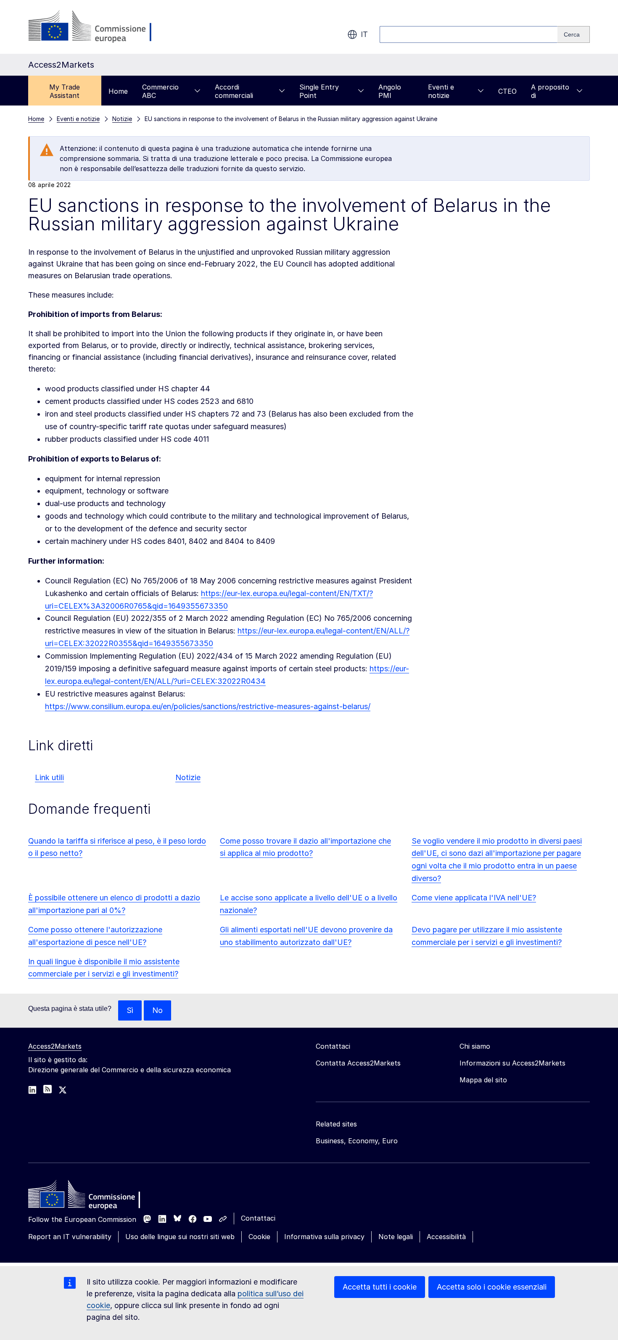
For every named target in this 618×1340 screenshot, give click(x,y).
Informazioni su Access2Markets (512, 1063)
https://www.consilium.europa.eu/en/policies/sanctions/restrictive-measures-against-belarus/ (207, 706)
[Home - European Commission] (89, 1196)
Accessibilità (446, 1236)
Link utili (49, 777)
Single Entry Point (319, 91)
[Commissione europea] (95, 27)
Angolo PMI (389, 91)
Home (118, 91)
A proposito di (550, 91)
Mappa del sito (483, 1080)
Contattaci (258, 1218)
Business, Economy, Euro (357, 1141)
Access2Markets (55, 1046)
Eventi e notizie (441, 91)
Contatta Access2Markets (358, 1063)
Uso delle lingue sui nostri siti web (180, 1236)
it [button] (364, 34)
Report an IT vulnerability (69, 1236)
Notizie (188, 777)
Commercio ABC (160, 91)
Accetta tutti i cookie (380, 1286)
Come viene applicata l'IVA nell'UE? (474, 897)
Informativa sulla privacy (324, 1236)
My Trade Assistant (64, 91)
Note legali (395, 1236)
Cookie (259, 1236)
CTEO (507, 91)
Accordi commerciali (234, 91)
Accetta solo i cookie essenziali (492, 1286)
